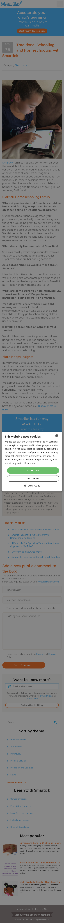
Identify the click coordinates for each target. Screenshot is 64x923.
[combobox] (57, 435)
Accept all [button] (33, 470)
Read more (30, 463)
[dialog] (32, 461)
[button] (32, 485)
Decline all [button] (33, 478)
